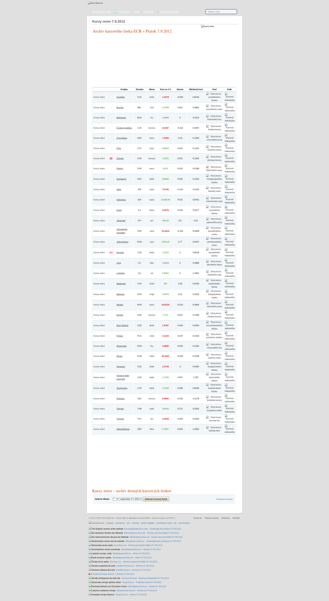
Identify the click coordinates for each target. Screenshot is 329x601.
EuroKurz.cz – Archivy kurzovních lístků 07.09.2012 (133, 562)
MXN (139, 305)
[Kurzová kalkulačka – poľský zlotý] (230, 339)
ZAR (139, 231)
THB (139, 409)
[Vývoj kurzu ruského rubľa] (214, 358)
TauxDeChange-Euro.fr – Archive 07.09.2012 (113, 574)
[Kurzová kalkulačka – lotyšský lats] (230, 276)
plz (175, 523)
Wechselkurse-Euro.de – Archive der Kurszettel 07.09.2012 (151, 533)
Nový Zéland (122, 325)
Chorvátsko (122, 138)
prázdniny (120, 523)
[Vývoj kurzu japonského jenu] (214, 222)
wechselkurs (184, 523)
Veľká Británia (123, 429)
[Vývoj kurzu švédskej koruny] (214, 400)
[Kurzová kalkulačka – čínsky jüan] (230, 151)
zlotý (152, 336)
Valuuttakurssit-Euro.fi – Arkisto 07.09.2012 (141, 549)
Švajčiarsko (122, 388)
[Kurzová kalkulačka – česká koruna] (230, 131)
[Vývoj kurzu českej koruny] (214, 129)
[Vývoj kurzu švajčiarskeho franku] (214, 391)
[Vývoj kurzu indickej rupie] (214, 191)
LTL (139, 263)
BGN (139, 117)
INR (139, 189)
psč (128, 523)
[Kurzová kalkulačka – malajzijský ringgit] (230, 297)
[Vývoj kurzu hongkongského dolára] (214, 182)
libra (152, 429)
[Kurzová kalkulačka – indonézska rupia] (230, 202)
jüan (152, 148)
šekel (151, 210)
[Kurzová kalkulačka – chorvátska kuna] (230, 141)
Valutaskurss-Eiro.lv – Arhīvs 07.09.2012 (131, 553)
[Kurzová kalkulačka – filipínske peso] (230, 171)
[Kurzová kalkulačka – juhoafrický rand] (230, 234)
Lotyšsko (121, 273)
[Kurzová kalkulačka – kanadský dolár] (230, 255)
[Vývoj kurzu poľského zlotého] (214, 337)
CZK (139, 128)
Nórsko (120, 315)
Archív (137, 12)
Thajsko (120, 409)
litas (152, 263)
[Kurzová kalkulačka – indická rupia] (230, 192)
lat (152, 273)
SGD (139, 366)
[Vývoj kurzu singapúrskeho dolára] (214, 370)
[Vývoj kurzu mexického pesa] (214, 306)
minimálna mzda (164, 523)
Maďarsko (121, 284)
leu (151, 346)
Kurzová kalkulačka (170, 12)
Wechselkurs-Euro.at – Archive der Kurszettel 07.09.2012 (156, 537)
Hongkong (121, 179)
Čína (119, 148)
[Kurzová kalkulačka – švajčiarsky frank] (230, 391)
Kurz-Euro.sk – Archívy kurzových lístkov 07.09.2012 (138, 545)
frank (152, 388)
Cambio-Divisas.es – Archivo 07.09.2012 (135, 566)
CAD (139, 252)
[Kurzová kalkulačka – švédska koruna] (230, 401)
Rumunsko (122, 346)
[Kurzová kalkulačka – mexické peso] (230, 308)
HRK (139, 138)
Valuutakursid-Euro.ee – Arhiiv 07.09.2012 (132, 557)
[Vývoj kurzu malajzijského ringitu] (214, 297)
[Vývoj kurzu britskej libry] (214, 431)
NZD (139, 325)
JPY (139, 220)
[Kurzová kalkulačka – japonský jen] (230, 224)
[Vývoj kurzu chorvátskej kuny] (214, 140)
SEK (139, 398)
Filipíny (120, 168)
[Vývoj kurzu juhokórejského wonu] (214, 245)
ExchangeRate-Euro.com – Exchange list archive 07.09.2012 (152, 529)
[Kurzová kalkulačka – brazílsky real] (230, 110)
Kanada (120, 252)
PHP (139, 168)
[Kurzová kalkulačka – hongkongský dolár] (230, 182)
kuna (152, 138)
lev (151, 117)
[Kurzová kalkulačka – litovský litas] (230, 266)
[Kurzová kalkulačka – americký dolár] (230, 380)
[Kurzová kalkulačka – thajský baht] (230, 412)
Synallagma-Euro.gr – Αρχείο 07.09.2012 (147, 586)
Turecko (120, 419)
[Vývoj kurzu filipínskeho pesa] (214, 170)
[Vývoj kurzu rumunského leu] (214, 348)
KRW (139, 242)
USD (139, 377)
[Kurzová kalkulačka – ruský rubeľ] (230, 359)
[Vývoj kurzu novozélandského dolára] (214, 329)
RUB (139, 356)
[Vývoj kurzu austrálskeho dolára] (214, 100)
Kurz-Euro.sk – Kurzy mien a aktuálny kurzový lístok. (126, 518)
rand (152, 231)
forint (152, 284)
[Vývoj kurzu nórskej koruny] (214, 316)
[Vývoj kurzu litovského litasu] (214, 264)
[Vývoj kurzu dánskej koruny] (214, 160)
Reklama (225, 518)
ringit (152, 294)
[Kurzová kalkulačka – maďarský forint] (230, 286)
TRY (139, 419)
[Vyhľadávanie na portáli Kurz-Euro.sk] (97, 523)
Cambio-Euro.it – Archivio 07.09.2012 (133, 570)
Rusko (120, 356)
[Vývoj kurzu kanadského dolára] (214, 256)
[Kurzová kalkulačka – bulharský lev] (230, 121)
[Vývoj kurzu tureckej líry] (214, 420)
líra (151, 419)
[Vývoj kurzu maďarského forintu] (214, 287)
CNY (139, 148)
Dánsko (120, 158)
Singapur (121, 366)
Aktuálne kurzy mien (101, 12)
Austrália (121, 97)
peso (152, 168)
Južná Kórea (122, 242)
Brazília (120, 107)
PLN (139, 336)
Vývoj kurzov (124, 12)
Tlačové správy (212, 518)
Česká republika (124, 128)
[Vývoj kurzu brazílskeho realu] (214, 109)
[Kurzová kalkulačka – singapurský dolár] (230, 370)
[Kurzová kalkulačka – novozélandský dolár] (230, 328)
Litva (119, 263)
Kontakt (236, 518)
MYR (139, 294)
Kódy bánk (149, 12)
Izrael (119, 210)
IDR (139, 200)
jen (151, 220)
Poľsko (120, 336)
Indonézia (121, 200)
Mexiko (120, 305)
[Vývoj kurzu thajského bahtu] (214, 410)
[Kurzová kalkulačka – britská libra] (230, 432)
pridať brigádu (147, 523)
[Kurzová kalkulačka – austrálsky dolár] (230, 100)
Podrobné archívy (224, 499)
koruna (152, 128)
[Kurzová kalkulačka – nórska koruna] (230, 318)
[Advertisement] (164, 61)
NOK (139, 315)
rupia (151, 189)
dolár (151, 97)
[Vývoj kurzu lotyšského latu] (214, 275)
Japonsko (121, 220)
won (152, 242)
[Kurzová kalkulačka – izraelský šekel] (230, 213)
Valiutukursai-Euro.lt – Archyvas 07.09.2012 (137, 590)
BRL (139, 107)
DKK (139, 158)
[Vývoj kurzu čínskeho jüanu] (214, 150)
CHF (139, 388)
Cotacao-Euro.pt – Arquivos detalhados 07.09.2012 (145, 578)
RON (139, 346)
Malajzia (120, 294)
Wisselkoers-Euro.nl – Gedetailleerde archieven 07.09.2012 (153, 541)
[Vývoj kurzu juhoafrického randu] (214, 234)
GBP (139, 429)
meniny (135, 523)
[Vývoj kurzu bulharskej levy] (214, 119)
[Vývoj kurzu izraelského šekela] (214, 213)
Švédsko (121, 398)
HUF (139, 284)
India (119, 189)
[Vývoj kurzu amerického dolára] (214, 380)
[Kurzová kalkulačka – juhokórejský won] (230, 245)
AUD (139, 97)
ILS (139, 210)
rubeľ (151, 356)
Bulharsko (121, 117)
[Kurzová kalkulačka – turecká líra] (230, 422)
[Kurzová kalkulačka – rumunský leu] (230, 349)
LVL (139, 273)
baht (152, 409)
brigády (109, 523)
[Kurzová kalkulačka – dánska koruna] (230, 161)
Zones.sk (197, 518)
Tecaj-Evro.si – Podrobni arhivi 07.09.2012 (142, 582)
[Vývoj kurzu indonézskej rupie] (214, 201)
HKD (139, 179)
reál (152, 107)
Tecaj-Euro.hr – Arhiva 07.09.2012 (131, 594)
